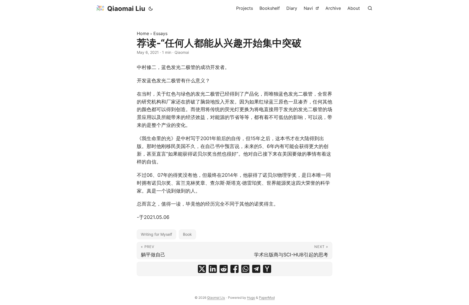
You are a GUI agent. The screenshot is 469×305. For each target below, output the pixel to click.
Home (143, 33)
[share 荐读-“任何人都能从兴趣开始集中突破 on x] (202, 269)
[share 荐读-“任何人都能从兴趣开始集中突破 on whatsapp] (245, 269)
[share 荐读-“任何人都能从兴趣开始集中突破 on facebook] (234, 269)
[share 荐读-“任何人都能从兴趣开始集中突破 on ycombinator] (267, 269)
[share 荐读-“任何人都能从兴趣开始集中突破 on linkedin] (213, 269)
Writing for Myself (156, 234)
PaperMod (267, 297)
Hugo (251, 297)
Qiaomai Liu (126, 8)
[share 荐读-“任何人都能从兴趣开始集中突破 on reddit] (224, 269)
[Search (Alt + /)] (369, 8)
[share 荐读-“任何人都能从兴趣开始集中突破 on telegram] (256, 269)
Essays (160, 33)
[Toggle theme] (150, 9)
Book (187, 234)
